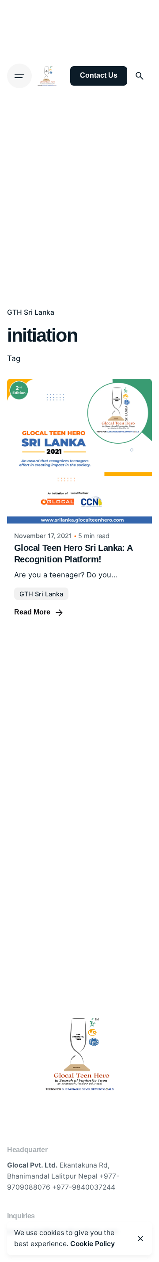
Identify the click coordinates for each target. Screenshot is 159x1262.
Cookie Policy (92, 1243)
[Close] (140, 1238)
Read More (32, 612)
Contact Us (98, 75)
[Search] (139, 76)
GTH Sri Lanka (30, 312)
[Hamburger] (19, 76)
